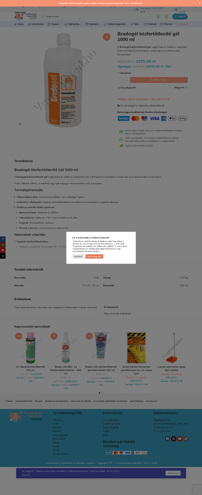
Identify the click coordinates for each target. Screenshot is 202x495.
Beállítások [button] (78, 256)
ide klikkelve (136, 3)
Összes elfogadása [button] (94, 256)
